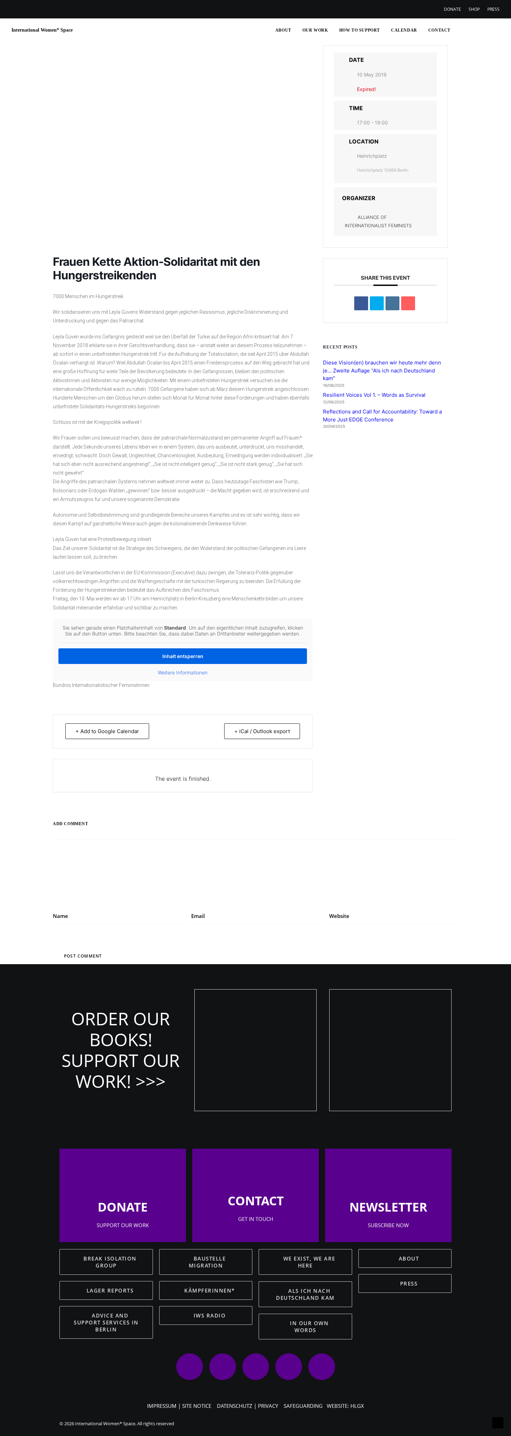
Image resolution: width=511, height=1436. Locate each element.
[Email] (408, 303)
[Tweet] (377, 303)
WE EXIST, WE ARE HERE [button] (310, 1262)
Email (198, 915)
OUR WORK (315, 30)
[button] (459, 30)
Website (339, 915)
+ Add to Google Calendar (107, 731)
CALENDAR (404, 30)
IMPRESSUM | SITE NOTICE (179, 1405)
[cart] (494, 30)
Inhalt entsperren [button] (182, 656)
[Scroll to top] (497, 1422)
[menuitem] (454, 9)
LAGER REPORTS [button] (110, 1290)
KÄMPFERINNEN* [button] (209, 1290)
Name (60, 915)
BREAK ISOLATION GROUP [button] (110, 1262)
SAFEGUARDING (303, 1405)
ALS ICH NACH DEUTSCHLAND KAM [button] (305, 1294)
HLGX (357, 1405)
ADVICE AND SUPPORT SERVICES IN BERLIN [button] (107, 1322)
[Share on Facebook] (361, 303)
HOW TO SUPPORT (359, 30)
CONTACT (439, 30)
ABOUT (283, 30)
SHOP (474, 9)
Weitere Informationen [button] (183, 672)
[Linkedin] (392, 303)
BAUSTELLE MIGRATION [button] (208, 1262)
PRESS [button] (409, 1283)
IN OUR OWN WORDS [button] (310, 1327)
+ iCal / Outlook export (262, 731)
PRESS (493, 9)
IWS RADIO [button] (210, 1315)
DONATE (452, 9)
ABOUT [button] (409, 1258)
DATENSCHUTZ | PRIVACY (247, 1405)
